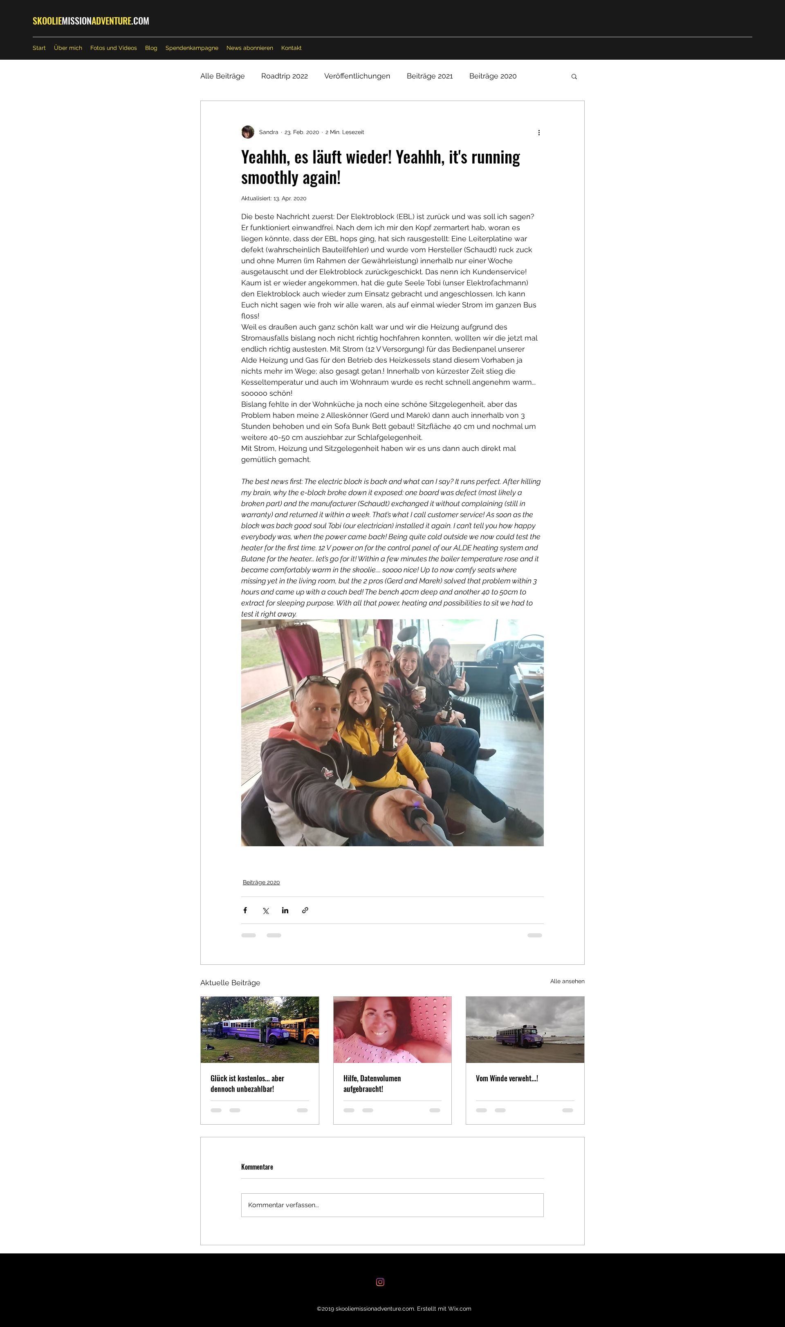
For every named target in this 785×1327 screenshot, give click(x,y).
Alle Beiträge (222, 76)
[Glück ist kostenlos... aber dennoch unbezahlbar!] (260, 1030)
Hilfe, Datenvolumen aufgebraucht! (372, 1083)
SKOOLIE (47, 20)
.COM (140, 20)
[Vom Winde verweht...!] (525, 1030)
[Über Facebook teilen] (245, 910)
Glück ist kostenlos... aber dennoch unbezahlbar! (247, 1083)
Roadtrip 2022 (284, 76)
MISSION (77, 20)
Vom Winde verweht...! (507, 1078)
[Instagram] (380, 1282)
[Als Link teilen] (305, 910)
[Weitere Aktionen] (539, 132)
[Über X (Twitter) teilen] (265, 910)
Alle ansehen (567, 981)
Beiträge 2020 (493, 76)
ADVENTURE (111, 20)
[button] (574, 76)
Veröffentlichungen (357, 76)
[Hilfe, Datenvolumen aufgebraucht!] (393, 1030)
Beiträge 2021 (430, 76)
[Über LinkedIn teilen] (285, 910)
